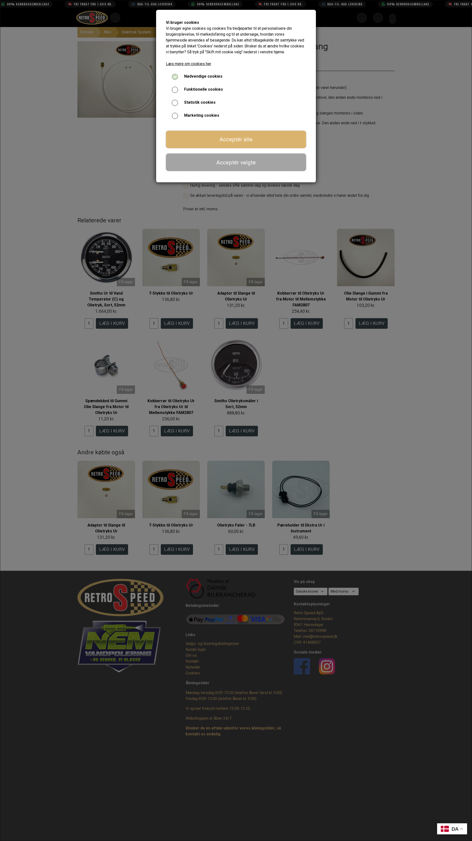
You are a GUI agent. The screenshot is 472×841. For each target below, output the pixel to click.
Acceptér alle (236, 139)
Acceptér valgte (236, 162)
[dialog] (236, 420)
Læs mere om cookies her (188, 63)
